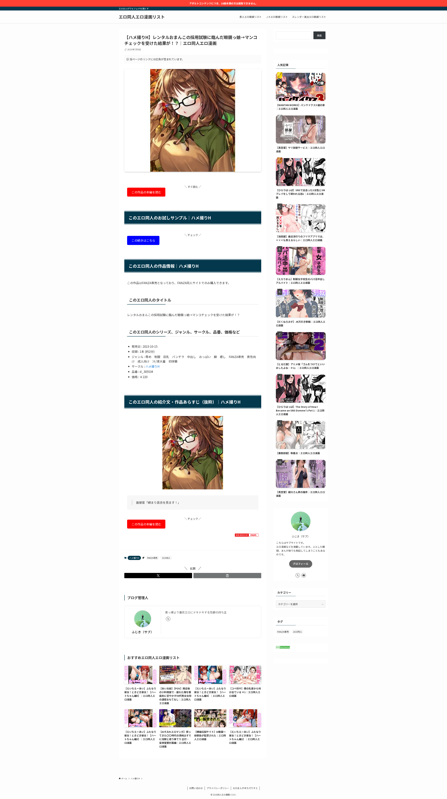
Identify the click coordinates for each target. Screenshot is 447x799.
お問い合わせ (196, 788)
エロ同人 (166, 557)
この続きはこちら (143, 240)
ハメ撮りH (152, 366)
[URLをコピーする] (227, 575)
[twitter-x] (168, 619)
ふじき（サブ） (143, 632)
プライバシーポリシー (218, 788)
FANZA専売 (152, 557)
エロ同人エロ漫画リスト (142, 17)
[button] (158, 575)
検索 (319, 35)
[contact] (303, 575)
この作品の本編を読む (146, 192)
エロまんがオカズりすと (245, 788)
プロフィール (301, 563)
